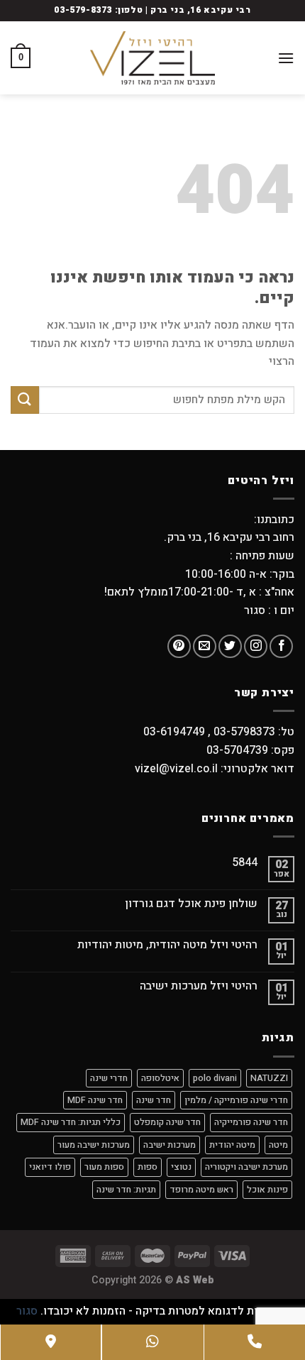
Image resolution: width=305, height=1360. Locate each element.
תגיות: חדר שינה (126, 1189)
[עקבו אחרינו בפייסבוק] (281, 646)
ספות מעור (104, 1167)
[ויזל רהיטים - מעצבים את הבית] (152, 57)
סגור (27, 1311)
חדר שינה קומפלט (167, 1122)
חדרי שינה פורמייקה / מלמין (236, 1100)
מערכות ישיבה (169, 1145)
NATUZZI (269, 1078)
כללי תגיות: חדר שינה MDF (71, 1122)
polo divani (215, 1078)
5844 (244, 863)
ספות (147, 1167)
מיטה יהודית (232, 1145)
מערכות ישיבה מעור (93, 1145)
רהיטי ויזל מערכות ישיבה (198, 986)
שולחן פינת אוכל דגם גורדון (191, 904)
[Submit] (25, 400)
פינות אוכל (267, 1189)
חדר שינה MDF (95, 1100)
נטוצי (181, 1167)
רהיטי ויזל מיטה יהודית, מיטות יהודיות (167, 945)
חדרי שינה (109, 1078)
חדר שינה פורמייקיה (251, 1122)
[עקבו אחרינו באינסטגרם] (255, 646)
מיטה (278, 1145)
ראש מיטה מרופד (201, 1189)
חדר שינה (153, 1100)
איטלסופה (160, 1078)
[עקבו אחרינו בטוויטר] (230, 646)
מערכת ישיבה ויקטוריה (246, 1167)
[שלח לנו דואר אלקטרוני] (204, 646)
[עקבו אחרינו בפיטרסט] (179, 646)
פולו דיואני (50, 1167)
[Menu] (285, 57)
